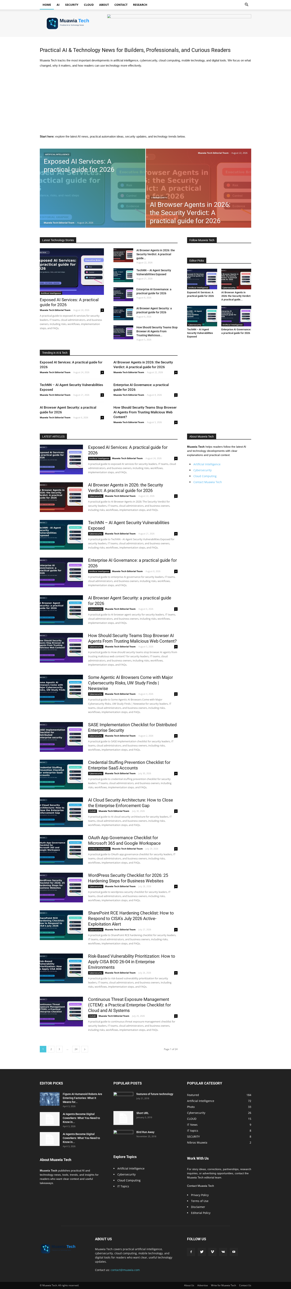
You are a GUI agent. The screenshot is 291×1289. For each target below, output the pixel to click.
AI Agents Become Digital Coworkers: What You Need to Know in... (81, 1118)
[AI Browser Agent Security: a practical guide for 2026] (123, 313)
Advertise (202, 1285)
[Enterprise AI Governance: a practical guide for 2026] (123, 294)
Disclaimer (198, 1207)
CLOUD (92, 811)
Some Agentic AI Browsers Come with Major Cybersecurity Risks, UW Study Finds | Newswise (130, 683)
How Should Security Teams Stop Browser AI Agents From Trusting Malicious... (157, 331)
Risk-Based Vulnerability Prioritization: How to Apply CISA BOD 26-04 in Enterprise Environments (131, 962)
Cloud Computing (205, 476)
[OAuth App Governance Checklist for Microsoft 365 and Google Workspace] (61, 850)
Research (140, 5)
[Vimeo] (212, 1252)
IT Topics (123, 1186)
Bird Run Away (145, 1132)
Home (47, 5)
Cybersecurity (159, 198)
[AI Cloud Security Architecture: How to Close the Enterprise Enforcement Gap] (61, 812)
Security (71, 5)
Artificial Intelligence (57, 154)
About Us (189, 1285)
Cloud (89, 5)
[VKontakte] (223, 1252)
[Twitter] (202, 1252)
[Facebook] (191, 1252)
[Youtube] (234, 1252)
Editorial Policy (200, 1213)
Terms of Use (199, 1201)
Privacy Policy (200, 1195)
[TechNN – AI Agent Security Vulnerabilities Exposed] (123, 275)
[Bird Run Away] (123, 1137)
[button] (246, 5)
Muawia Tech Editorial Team (59, 222)
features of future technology (154, 1094)
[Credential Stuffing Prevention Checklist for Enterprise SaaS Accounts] (61, 774)
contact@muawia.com (125, 1270)
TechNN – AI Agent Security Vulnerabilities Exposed (200, 333)
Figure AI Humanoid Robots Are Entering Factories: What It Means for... (82, 1098)
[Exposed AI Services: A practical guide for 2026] (92, 194)
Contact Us (245, 1285)
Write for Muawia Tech (223, 1285)
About (104, 5)
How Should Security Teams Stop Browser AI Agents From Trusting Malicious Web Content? (145, 412)
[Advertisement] (145, 101)
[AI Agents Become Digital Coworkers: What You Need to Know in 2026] (50, 1119)
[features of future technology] (123, 1099)
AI (58, 5)
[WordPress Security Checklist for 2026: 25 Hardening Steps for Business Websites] (61, 887)
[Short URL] (123, 1118)
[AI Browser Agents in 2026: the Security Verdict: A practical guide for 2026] (198, 194)
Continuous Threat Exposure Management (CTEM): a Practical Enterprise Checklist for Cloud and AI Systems (129, 1005)
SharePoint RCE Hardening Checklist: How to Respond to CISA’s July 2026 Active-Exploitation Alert (131, 919)
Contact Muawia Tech (207, 482)
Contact (120, 5)
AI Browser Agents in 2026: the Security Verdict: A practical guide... (155, 254)
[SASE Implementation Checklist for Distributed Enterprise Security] (61, 737)
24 (76, 1049)
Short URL (142, 1113)
